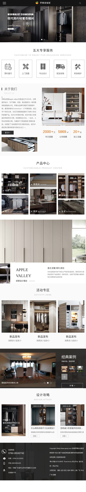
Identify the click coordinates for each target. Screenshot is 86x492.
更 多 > (7, 133)
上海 (75, 470)
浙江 (65, 470)
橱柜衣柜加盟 (75, 453)
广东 (79, 470)
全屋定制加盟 (66, 453)
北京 (62, 470)
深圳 (72, 470)
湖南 (54, 475)
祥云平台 (75, 461)
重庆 (58, 470)
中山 (82, 470)
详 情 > (72, 386)
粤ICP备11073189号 (56, 461)
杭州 (68, 470)
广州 (51, 475)
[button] (41, 39)
